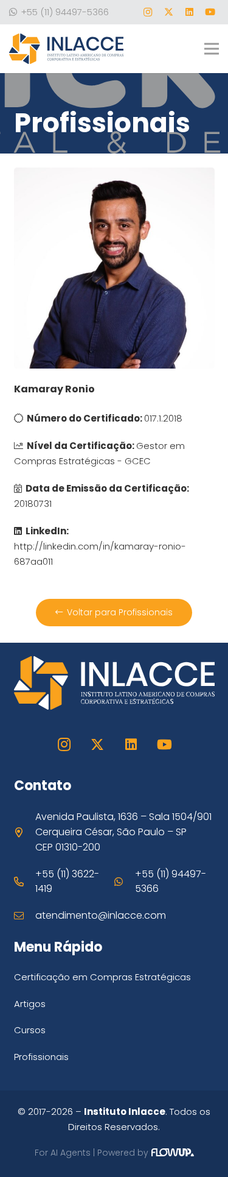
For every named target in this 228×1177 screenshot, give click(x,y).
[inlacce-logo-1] (66, 49)
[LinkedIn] (189, 12)
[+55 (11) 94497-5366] (125, 881)
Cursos (30, 1029)
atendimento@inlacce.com (100, 915)
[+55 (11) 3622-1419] (25, 881)
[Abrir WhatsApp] (197, 1146)
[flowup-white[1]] (172, 1156)
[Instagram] (148, 12)
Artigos (30, 1003)
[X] (168, 12)
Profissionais (41, 1056)
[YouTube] (210, 12)
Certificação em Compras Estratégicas (102, 976)
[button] (211, 49)
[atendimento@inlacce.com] (25, 916)
